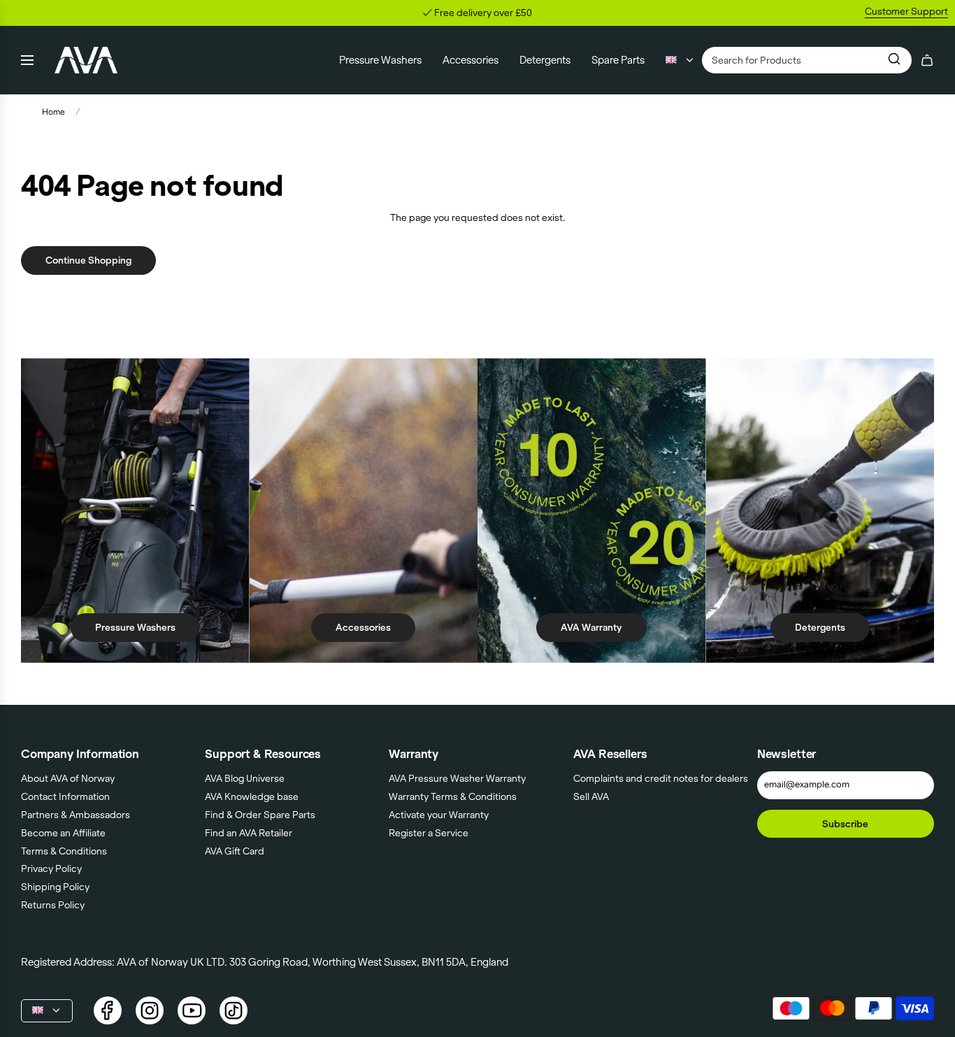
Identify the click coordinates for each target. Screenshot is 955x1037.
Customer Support (906, 11)
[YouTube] (192, 1010)
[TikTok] (233, 1010)
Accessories (363, 627)
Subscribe (845, 823)
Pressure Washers (135, 627)
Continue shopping (88, 260)
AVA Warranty (591, 627)
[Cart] (927, 60)
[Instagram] (150, 1010)
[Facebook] (108, 1010)
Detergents (820, 627)
